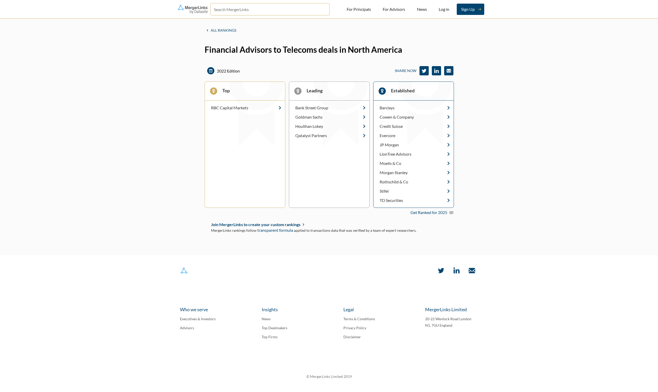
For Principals (359, 9)
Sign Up (468, 9)
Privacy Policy (354, 328)
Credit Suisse (391, 126)
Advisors (187, 328)
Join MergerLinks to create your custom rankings (255, 224)
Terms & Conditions (359, 319)
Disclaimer (352, 337)
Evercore (387, 135)
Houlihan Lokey (309, 126)
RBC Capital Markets (229, 108)
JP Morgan (389, 145)
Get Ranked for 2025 (428, 212)
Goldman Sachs (309, 117)
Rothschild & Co (394, 182)
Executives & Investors (198, 319)
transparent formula (275, 230)
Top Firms (270, 337)
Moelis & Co (390, 163)
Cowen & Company (397, 117)
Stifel (384, 191)
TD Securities (391, 200)
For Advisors (394, 9)
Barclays (387, 108)
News (422, 9)
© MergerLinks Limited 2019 (329, 376)
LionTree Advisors (396, 154)
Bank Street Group (311, 108)
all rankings (223, 30)
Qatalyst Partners (311, 135)
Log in (444, 9)
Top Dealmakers (274, 328)
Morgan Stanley (394, 173)
